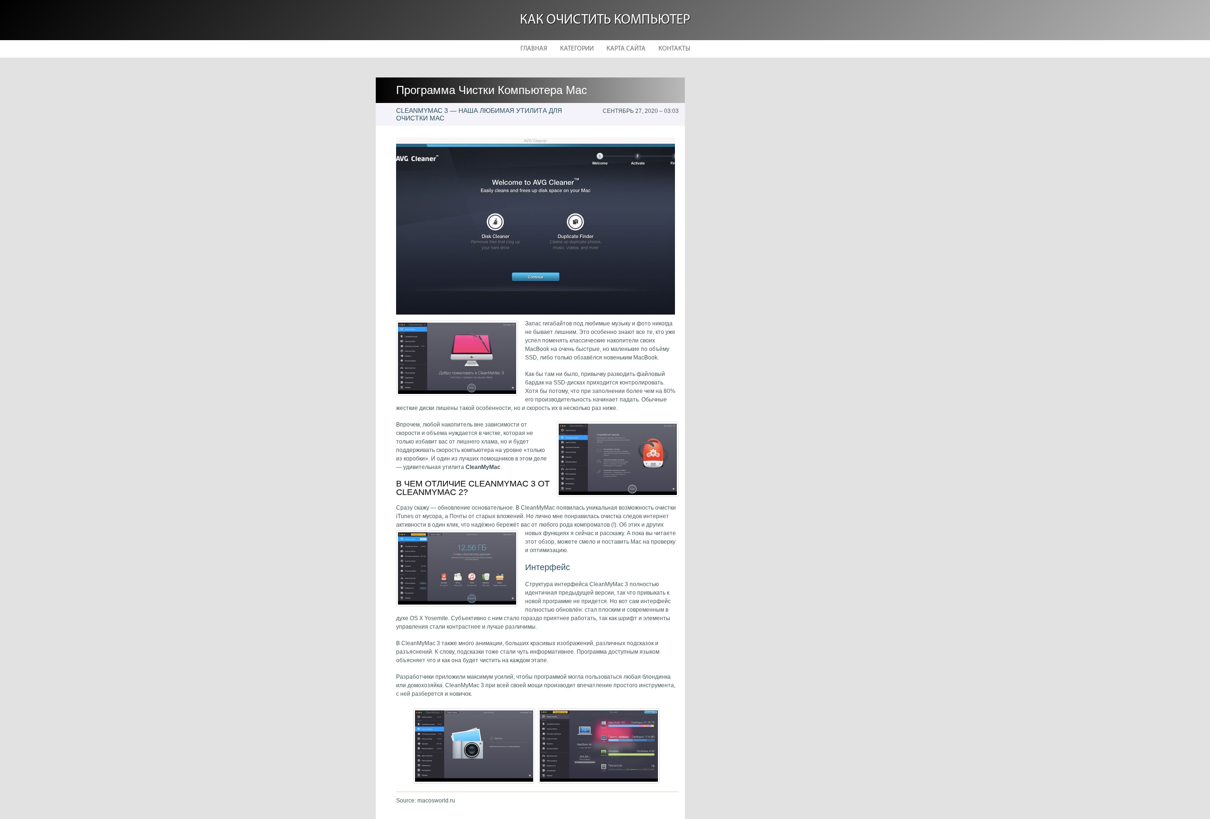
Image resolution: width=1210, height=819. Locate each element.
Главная (533, 48)
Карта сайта (626, 48)
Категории (577, 48)
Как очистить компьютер (605, 20)
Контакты (674, 48)
